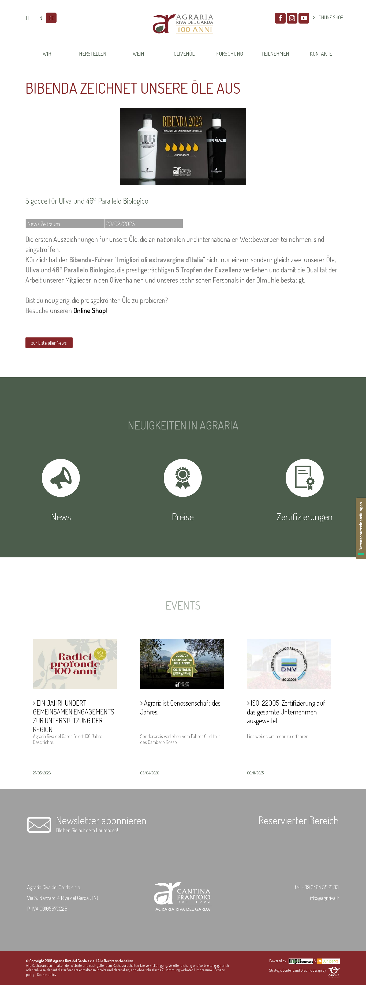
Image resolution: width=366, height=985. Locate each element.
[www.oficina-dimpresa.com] (334, 970)
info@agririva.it (324, 897)
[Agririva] (183, 40)
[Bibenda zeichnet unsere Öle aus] (183, 183)
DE (51, 17)
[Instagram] (292, 18)
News (61, 516)
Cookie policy (46, 974)
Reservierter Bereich (298, 820)
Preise (183, 516)
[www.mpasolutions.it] (301, 961)
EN (39, 17)
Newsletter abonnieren (101, 820)
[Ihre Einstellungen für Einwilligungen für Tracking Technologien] (361, 528)
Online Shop (89, 310)
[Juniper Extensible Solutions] (328, 961)
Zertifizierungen (305, 516)
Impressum (204, 970)
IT (27, 17)
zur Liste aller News (49, 343)
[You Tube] (303, 18)
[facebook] (280, 18)
